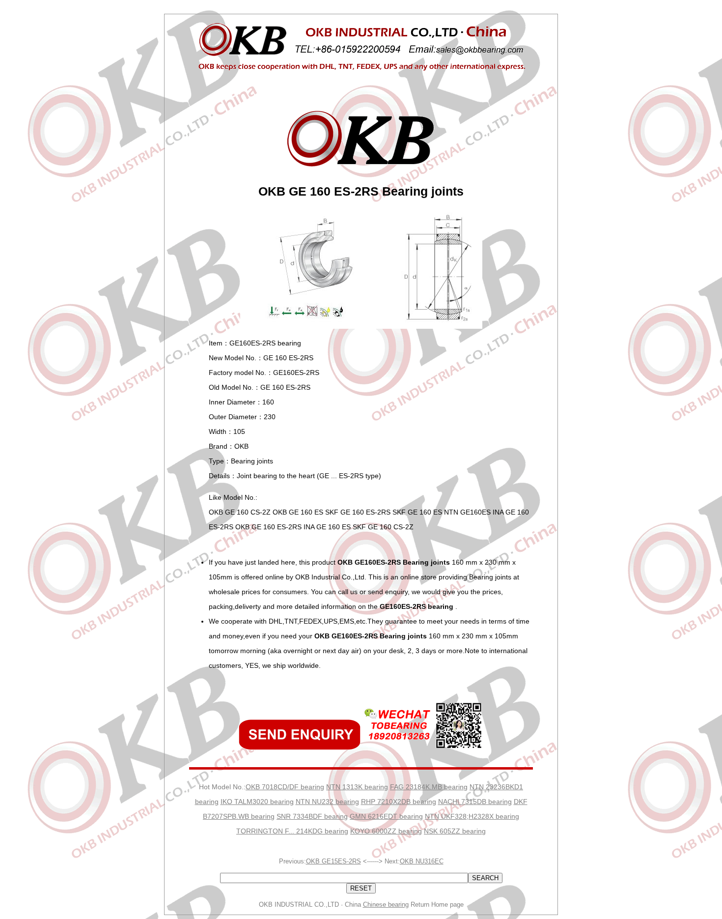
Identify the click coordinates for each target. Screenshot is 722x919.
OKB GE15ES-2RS (333, 861)
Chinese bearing (386, 904)
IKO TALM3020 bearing (257, 801)
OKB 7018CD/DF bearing (285, 787)
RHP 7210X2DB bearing (398, 801)
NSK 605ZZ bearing (455, 831)
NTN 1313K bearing (357, 787)
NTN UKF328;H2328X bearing (472, 816)
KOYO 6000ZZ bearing (386, 831)
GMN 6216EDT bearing (386, 816)
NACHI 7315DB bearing (475, 801)
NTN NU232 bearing (327, 801)
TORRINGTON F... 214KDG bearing (292, 831)
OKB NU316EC (422, 861)
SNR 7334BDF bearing (312, 816)
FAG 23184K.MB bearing (429, 787)
